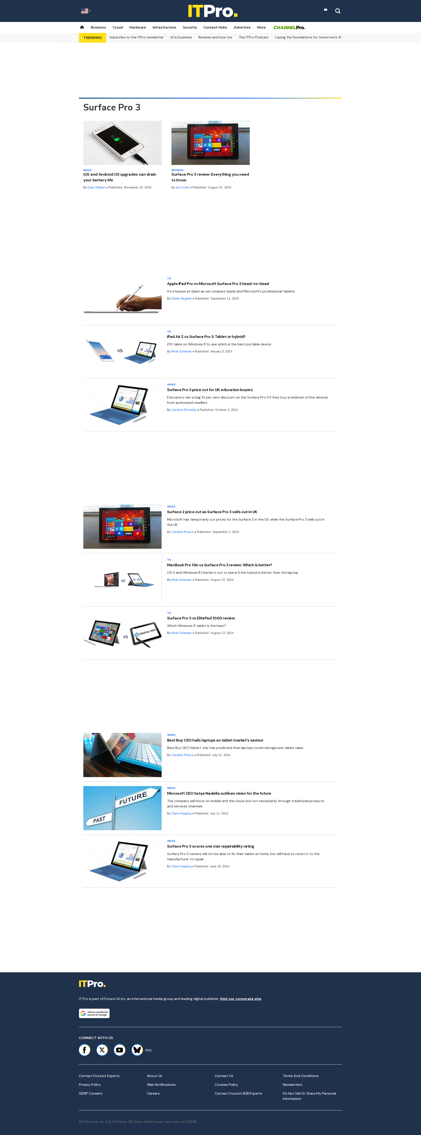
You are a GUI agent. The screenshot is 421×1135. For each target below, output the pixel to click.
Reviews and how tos (215, 37)
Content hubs (215, 27)
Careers (153, 1093)
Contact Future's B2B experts (238, 1093)
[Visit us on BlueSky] (135, 1050)
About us (154, 1076)
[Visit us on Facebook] (84, 1050)
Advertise (242, 27)
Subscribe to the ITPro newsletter (136, 37)
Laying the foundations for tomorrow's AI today (313, 37)
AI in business (181, 37)
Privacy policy (90, 1084)
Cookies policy (226, 1084)
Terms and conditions (301, 1076)
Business (98, 27)
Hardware (137, 27)
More (261, 27)
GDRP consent (91, 1093)
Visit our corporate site (240, 998)
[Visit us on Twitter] (101, 1050)
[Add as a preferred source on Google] (94, 1013)
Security (190, 27)
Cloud (118, 27)
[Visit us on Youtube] (119, 1050)
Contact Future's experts (99, 1076)
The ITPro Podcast (254, 37)
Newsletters (292, 1084)
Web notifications (161, 1084)
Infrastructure (164, 27)
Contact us (224, 1076)
